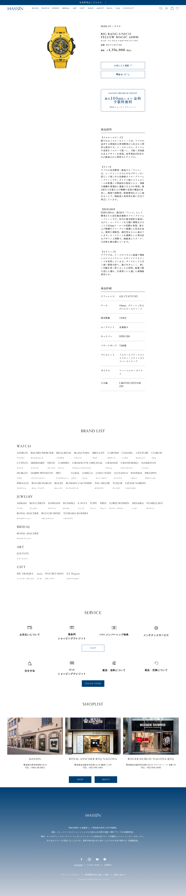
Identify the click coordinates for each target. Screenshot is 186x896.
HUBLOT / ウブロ (111, 26)
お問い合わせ (119, 874)
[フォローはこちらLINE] (104, 859)
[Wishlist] (177, 8)
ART (75, 8)
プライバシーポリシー (71, 874)
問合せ (119, 74)
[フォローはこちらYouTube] (97, 859)
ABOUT (100, 8)
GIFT (82, 8)
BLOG (110, 8)
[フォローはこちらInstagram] (89, 859)
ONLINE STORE (93, 683)
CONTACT (128, 8)
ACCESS (78, 865)
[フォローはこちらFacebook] (81, 859)
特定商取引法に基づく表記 (97, 874)
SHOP (91, 8)
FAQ (118, 8)
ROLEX (35, 8)
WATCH (45, 8)
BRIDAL (66, 8)
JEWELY (56, 8)
